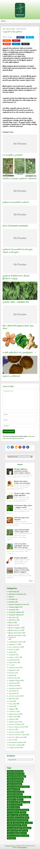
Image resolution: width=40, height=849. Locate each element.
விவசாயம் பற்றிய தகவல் (16, 737)
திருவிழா (11, 675)
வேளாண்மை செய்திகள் (16, 742)
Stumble (8, 43)
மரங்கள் (11, 706)
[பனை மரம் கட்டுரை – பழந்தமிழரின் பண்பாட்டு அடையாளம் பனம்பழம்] (10, 546)
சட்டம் (10, 665)
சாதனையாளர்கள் (14, 667)
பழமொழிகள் (12, 691)
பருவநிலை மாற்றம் (14, 688)
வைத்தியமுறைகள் (14, 747)
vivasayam (12, 609)
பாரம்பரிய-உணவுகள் (15, 696)
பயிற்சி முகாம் (13, 685)
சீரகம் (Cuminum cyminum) (15, 225)
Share (21, 37)
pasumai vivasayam (14, 787)
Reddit (7, 40)
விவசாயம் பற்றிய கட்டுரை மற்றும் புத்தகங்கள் (22, 494)
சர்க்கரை (10, 817)
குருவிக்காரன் (13, 660)
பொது (10, 701)
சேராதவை (12, 673)
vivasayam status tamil (15, 794)
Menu (4, 21)
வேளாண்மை (11, 838)
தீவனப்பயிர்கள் (13, 678)
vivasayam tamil (13, 797)
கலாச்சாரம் (12, 649)
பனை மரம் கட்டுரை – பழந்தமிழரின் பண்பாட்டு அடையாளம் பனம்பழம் (21, 545)
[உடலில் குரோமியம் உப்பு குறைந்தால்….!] (20, 341)
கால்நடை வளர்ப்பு (14, 657)
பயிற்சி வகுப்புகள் (18, 823)
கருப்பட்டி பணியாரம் (11, 376)
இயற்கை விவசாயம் (15, 630)
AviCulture (12, 599)
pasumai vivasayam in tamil (17, 604)
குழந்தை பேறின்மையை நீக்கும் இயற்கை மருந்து (16, 277)
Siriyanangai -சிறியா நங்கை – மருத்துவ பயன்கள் (23, 506)
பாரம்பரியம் (29, 823)
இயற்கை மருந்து (24, 802)
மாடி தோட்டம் (13, 711)
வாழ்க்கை (12, 719)
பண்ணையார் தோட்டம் (10, 845)
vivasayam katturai (15, 615)
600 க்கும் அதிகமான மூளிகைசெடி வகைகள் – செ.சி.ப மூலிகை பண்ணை (22, 471)
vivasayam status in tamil (15, 792)
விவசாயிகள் (24, 835)
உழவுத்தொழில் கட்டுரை (16, 642)
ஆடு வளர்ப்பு (12, 617)
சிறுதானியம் (12, 670)
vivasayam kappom (15, 612)
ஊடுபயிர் (25, 810)
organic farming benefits (15, 779)
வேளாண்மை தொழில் (15, 745)
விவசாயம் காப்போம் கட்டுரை (17, 734)
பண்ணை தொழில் (13, 820)
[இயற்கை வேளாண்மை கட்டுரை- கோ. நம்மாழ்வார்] (10, 484)
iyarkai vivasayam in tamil (15, 774)
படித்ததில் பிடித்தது (14, 680)
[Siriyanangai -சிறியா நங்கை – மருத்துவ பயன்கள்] (10, 508)
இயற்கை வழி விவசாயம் (14, 805)
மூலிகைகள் (27, 828)
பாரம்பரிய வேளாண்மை (14, 825)
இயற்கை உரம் (13, 625)
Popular (20, 464)
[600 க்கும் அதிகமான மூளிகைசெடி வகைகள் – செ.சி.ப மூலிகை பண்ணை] (10, 472)
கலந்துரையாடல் (13, 644)
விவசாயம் (12, 729)
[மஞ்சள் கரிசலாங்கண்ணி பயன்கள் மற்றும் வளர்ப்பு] (10, 532)
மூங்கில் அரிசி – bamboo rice (16, 302)
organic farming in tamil (15, 781)
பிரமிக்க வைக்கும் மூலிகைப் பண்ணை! (20, 178)
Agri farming (12, 591)
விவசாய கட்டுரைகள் (15, 724)
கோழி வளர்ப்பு (13, 662)
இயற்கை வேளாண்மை (15, 633)
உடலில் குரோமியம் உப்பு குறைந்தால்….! (19, 352)
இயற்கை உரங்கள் (13, 802)
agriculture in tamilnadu (16, 594)
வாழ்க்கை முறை (13, 721)
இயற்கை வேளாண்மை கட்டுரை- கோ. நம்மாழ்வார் (22, 482)
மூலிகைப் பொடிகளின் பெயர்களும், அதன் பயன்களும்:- (18, 250)
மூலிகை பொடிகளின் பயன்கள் (16, 202)
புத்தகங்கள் (12, 698)
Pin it (17, 40)
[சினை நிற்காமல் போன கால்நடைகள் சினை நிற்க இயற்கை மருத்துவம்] (10, 570)
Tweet (30, 37)
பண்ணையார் (13, 683)
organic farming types (14, 784)
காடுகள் (11, 652)
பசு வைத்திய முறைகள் (13, 155)
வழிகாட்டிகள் (13, 716)
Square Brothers (22, 847)
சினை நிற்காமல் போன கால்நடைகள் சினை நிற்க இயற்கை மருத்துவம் (22, 570)
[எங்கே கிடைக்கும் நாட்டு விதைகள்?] (10, 520)
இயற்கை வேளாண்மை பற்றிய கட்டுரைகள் (17, 636)
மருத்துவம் (12, 709)
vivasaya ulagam (14, 607)
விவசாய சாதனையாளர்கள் (17, 727)
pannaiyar (12, 602)
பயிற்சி (10, 823)
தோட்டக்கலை (19, 817)
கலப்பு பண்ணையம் (14, 647)
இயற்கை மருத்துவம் (11, 28)
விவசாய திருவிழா (13, 833)
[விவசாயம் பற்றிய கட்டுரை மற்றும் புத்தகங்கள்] (10, 496)
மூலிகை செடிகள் (14, 714)
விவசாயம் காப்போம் (15, 732)
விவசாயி (11, 740)
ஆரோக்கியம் (13, 620)
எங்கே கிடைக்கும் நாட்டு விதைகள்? (21, 518)
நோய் (26, 817)
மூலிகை (19, 828)
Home (4, 28)
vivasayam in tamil (13, 789)
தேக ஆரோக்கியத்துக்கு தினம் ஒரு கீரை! (18, 326)
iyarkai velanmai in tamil (15, 771)
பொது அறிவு (12, 703)
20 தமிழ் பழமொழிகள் (20, 558)
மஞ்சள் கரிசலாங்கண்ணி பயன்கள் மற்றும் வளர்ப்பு (21, 530)
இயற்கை (11, 622)
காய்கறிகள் (12, 654)
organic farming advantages (16, 776)
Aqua (10, 597)
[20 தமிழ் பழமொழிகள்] (10, 560)
